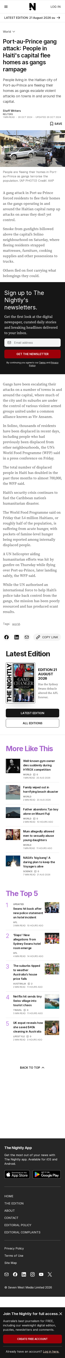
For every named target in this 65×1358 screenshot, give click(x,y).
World (7, 31)
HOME (8, 1196)
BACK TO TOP (30, 1067)
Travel (17, 1010)
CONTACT (11, 1218)
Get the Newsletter (32, 354)
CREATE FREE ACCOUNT (32, 1338)
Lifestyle (19, 1036)
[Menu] (6, 6)
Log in (56, 6)
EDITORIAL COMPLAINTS (22, 1232)
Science (27, 871)
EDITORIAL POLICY (17, 1225)
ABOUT (9, 1210)
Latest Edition (32, 713)
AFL (15, 922)
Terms (42, 362)
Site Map (10, 1263)
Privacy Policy (14, 1248)
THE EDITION (14, 1203)
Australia (19, 983)
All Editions (32, 723)
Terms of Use (13, 1255)
